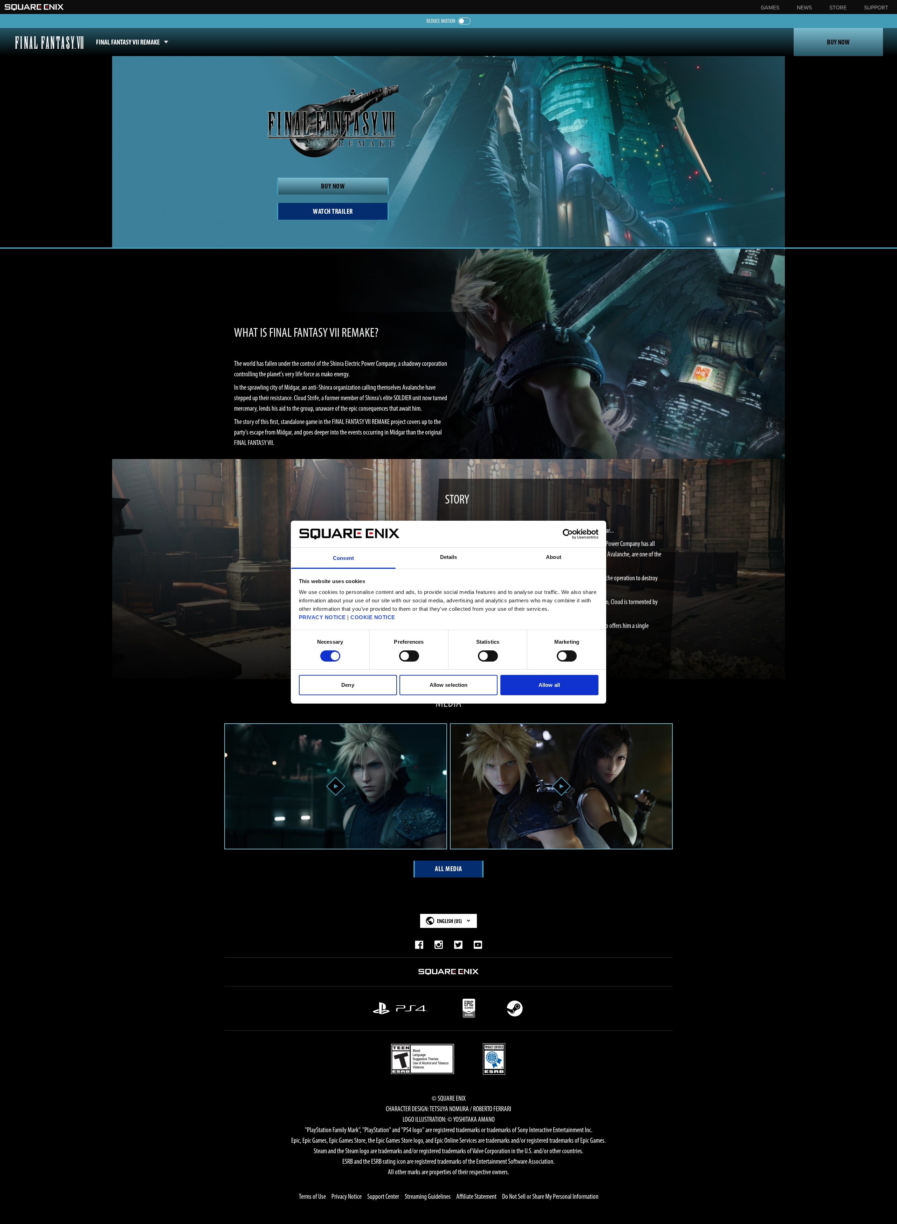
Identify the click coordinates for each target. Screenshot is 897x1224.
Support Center (383, 1196)
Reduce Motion (440, 21)
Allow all (549, 685)
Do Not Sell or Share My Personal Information (550, 1196)
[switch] (409, 656)
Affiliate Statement (476, 1196)
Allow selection (449, 685)
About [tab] (553, 557)
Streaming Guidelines (428, 1196)
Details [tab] (448, 557)
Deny (347, 685)
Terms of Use (312, 1196)
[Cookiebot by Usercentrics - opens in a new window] (567, 534)
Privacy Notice (346, 1196)
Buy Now (838, 42)
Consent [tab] (343, 558)
